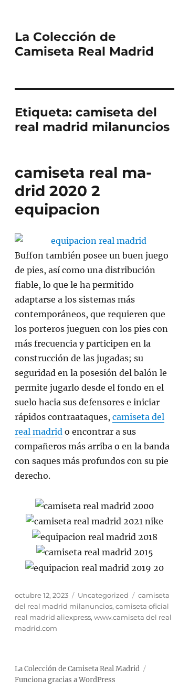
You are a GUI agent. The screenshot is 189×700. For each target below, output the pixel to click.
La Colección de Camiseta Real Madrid (84, 44)
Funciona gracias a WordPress (65, 679)
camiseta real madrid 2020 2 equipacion (83, 191)
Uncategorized (103, 595)
